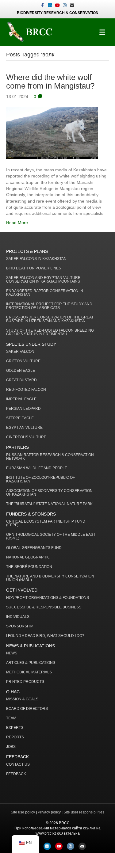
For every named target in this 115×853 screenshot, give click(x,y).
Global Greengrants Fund (34, 548)
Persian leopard (23, 409)
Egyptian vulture (24, 428)
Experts (14, 728)
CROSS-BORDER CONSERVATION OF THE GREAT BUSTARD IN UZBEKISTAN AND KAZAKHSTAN (50, 319)
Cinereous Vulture (26, 437)
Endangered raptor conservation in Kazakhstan (44, 293)
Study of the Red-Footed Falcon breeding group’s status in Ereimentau (50, 332)
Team (11, 718)
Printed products (25, 682)
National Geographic (28, 557)
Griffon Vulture (23, 361)
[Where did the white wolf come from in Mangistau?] (52, 132)
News (11, 653)
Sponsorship (19, 626)
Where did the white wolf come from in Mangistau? (50, 82)
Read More (17, 222)
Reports (15, 737)
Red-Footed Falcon (26, 390)
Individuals (17, 617)
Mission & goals (22, 699)
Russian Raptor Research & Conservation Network (50, 457)
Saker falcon (20, 352)
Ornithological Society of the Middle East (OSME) (50, 536)
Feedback (16, 774)
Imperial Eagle (21, 399)
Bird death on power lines (33, 268)
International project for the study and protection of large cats (49, 306)
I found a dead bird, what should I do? (45, 636)
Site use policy (23, 812)
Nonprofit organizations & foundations (47, 598)
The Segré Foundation (29, 567)
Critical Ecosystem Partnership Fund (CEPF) (45, 523)
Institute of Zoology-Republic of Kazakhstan (40, 479)
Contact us (18, 765)
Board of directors (27, 709)
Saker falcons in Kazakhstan (36, 259)
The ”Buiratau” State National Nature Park (49, 504)
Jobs (11, 747)
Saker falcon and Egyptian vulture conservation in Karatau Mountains (43, 280)
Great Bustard (21, 380)
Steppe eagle (20, 418)
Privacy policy (49, 812)
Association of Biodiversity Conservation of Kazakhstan (49, 493)
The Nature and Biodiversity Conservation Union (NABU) (50, 578)
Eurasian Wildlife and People (36, 468)
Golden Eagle (20, 371)
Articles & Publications (30, 663)
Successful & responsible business (43, 607)
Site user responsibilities (83, 812)
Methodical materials (29, 672)
